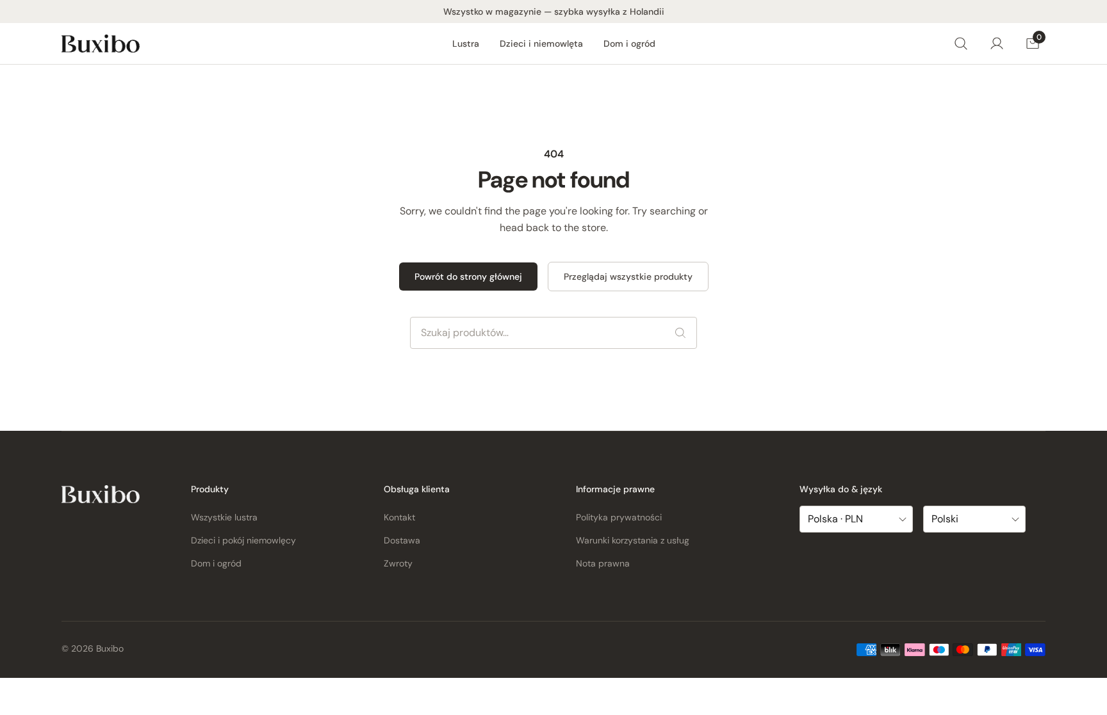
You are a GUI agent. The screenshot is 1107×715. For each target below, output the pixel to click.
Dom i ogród (629, 43)
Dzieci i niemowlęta (541, 43)
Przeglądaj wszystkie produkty (628, 276)
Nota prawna (603, 563)
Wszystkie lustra (224, 517)
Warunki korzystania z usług (632, 540)
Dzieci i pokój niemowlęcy (243, 540)
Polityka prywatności (619, 517)
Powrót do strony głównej (468, 276)
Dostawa (402, 540)
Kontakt (399, 517)
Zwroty (398, 563)
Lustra (465, 43)
